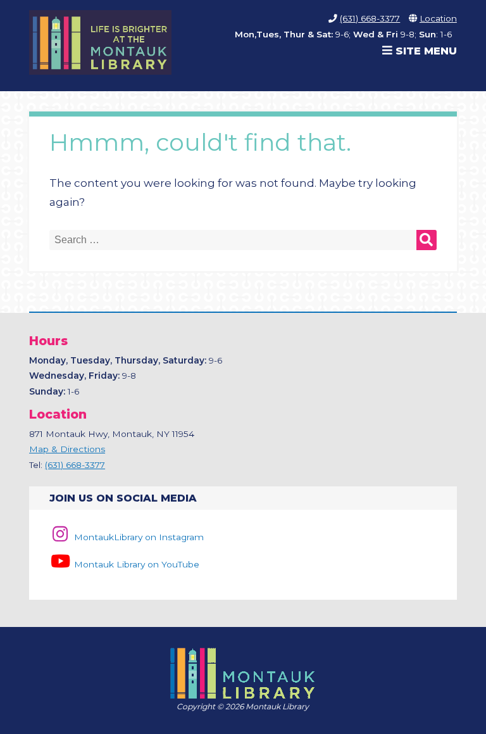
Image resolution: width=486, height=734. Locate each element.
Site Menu (424, 50)
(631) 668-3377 (370, 18)
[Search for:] (243, 240)
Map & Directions (67, 449)
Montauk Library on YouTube (135, 564)
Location (438, 18)
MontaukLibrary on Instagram (137, 537)
